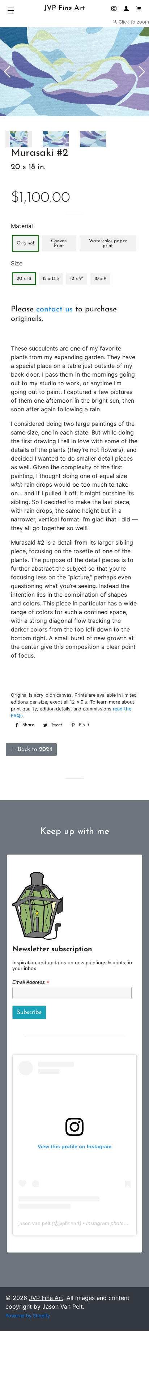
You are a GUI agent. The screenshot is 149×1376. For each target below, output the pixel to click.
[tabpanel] (74, 71)
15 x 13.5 (51, 278)
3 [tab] (35, 128)
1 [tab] (24, 128)
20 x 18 (24, 278)
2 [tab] (30, 128)
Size (16, 263)
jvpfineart (69, 1223)
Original (25, 243)
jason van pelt (34, 1223)
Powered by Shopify (27, 1315)
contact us (54, 309)
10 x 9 (100, 278)
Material (22, 226)
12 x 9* (76, 278)
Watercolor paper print (108, 243)
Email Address (30, 982)
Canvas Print (59, 243)
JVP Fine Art (64, 8)
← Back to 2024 (31, 749)
